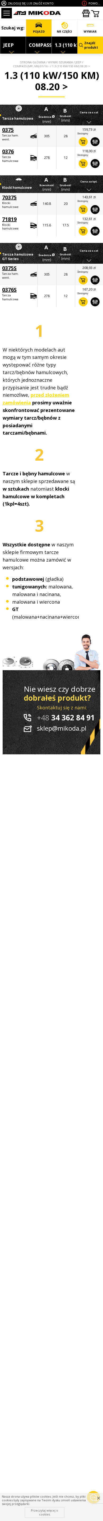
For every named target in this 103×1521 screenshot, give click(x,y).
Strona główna (32, 62)
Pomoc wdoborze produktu (95, 3)
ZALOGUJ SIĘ (17, 3)
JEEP (78, 62)
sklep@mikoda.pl (61, 728)
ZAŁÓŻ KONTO (43, 3)
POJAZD (39, 31)
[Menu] (6, 13)
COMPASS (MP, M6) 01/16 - (31, 66)
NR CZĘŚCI (64, 31)
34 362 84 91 (66, 718)
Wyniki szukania (60, 62)
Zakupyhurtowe (86, 13)
